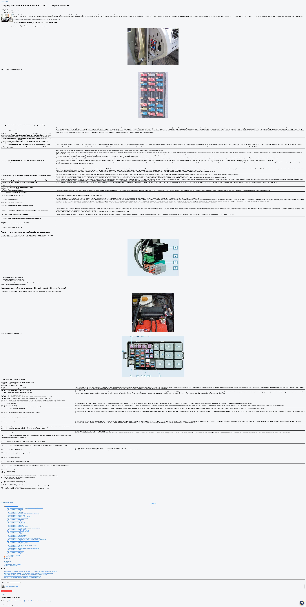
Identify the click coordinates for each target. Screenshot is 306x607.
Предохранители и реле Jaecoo (15, 551)
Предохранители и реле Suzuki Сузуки (17, 523)
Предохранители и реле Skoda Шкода (17, 543)
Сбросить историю (6, 591)
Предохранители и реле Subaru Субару (17, 542)
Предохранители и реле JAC (15, 549)
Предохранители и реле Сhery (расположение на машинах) (23, 513)
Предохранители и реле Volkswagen (16, 554)
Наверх (3, 594)
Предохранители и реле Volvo (15, 552)
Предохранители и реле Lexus (15, 532)
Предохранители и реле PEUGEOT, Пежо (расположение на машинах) (26, 539)
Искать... (3, 582)
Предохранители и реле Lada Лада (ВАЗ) (18, 531)
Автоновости (7, 561)
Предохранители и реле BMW (15, 509)
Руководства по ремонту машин (12, 564)
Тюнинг (6, 562)
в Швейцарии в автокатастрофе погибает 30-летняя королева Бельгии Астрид (29, 601)
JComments (153, 503)
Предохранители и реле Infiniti (15, 519)
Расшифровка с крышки (13, 555)
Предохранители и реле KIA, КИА (16, 529)
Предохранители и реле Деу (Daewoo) (17, 518)
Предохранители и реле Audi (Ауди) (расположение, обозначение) (25, 508)
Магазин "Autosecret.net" (10, 565)
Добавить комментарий (7, 502)
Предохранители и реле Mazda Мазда (17, 535)
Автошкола (7, 558)
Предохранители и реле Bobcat (15, 511)
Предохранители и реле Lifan (15, 533)
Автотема (6, 559)
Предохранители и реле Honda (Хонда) (17, 526)
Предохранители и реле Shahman (16, 522)
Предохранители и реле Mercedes (16, 536)
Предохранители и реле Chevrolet (16, 515)
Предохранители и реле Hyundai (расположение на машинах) (23, 528)
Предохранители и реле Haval (15, 525)
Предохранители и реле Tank (15, 546)
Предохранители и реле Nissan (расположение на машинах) (23, 548)
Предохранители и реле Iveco (15, 521)
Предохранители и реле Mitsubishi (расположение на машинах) (24, 538)
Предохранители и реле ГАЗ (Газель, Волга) (19, 516)
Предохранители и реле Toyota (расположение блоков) (22, 545)
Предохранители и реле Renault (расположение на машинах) (23, 541)
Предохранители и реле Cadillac (15, 512)
